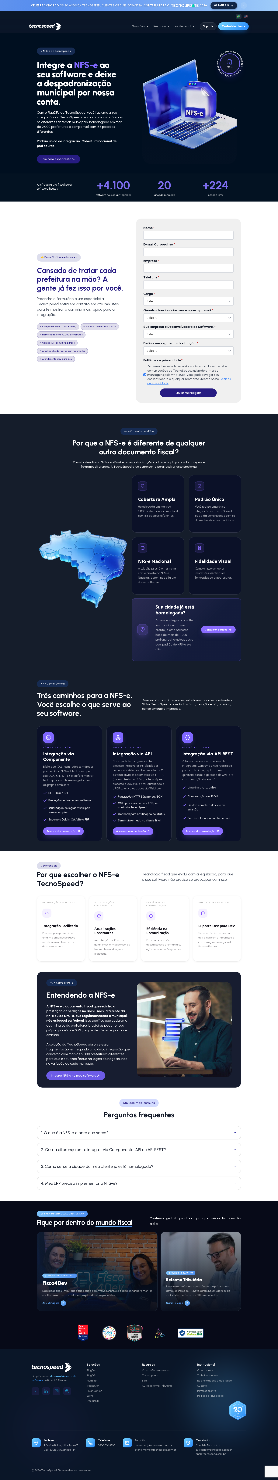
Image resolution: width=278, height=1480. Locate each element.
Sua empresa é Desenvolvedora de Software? (180, 326)
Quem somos (205, 1370)
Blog (144, 1380)
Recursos (160, 26)
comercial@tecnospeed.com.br (153, 1445)
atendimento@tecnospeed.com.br (155, 1449)
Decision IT (93, 1401)
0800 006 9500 (106, 1445)
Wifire (90, 1395)
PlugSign (92, 1380)
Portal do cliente (206, 1390)
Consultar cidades (216, 629)
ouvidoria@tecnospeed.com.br (214, 1449)
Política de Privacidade (210, 1395)
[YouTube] (35, 1391)
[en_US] (246, 16)
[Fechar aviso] (244, 5)
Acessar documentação (61, 831)
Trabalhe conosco (207, 1375)
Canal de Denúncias (208, 1445)
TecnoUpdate (150, 1375)
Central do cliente (233, 26)
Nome (149, 228)
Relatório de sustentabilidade (214, 1380)
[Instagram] (56, 1391)
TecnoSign (93, 1385)
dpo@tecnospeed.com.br (211, 1454)
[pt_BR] (238, 16)
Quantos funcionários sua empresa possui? (178, 310)
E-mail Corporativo (159, 244)
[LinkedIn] (46, 1391)
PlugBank (92, 1370)
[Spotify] (67, 1391)
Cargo (149, 293)
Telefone (151, 277)
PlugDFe (91, 1375)
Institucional (183, 26)
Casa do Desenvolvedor (156, 1370)
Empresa (151, 261)
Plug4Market (94, 1390)
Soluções (138, 26)
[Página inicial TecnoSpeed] (45, 26)
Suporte (208, 26)
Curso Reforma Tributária (157, 1385)
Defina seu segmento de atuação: (170, 343)
